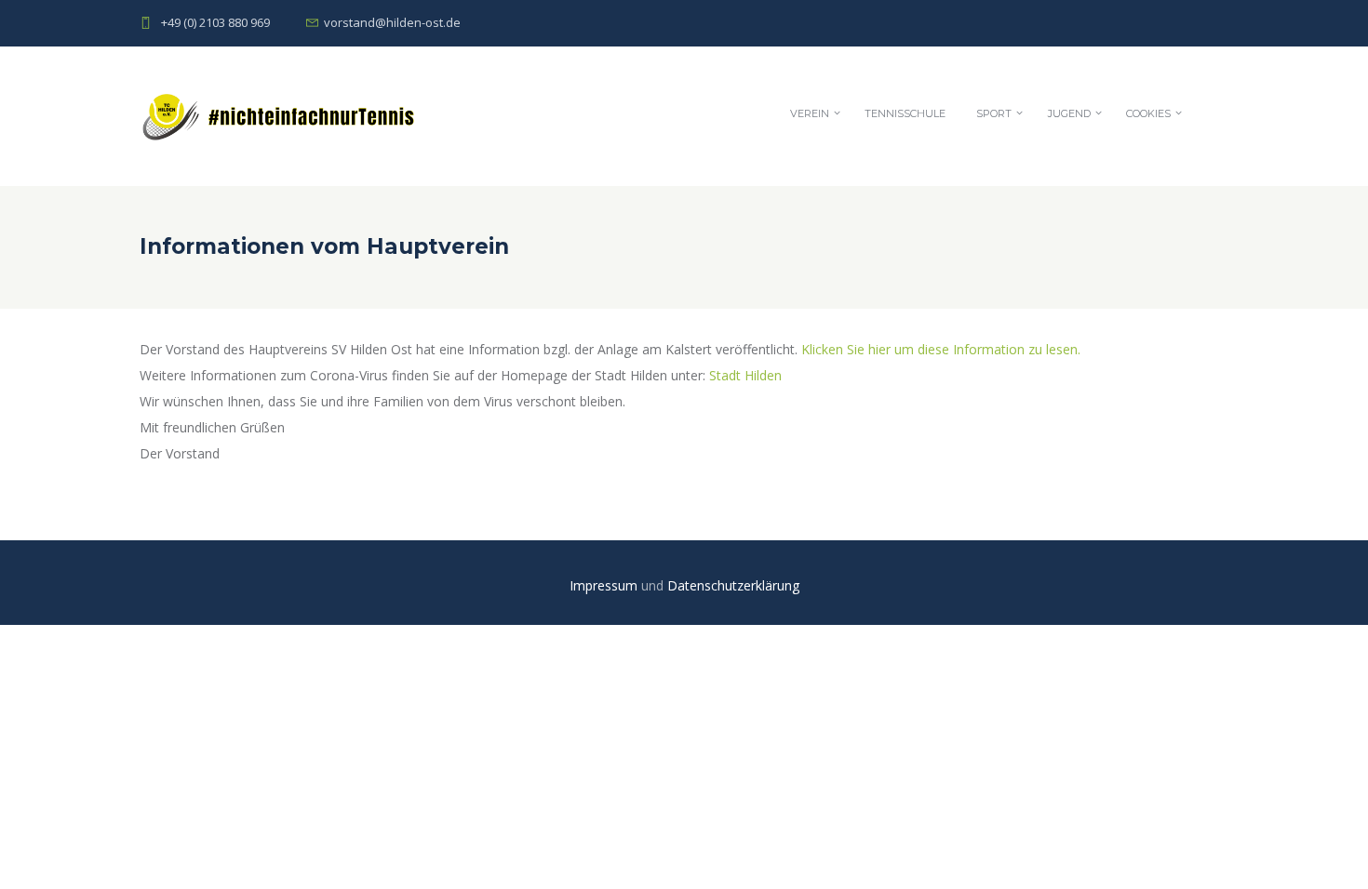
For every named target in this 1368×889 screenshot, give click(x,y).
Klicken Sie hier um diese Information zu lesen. (940, 349)
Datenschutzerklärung (733, 585)
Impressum (605, 585)
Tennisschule (905, 113)
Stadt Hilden (745, 375)
